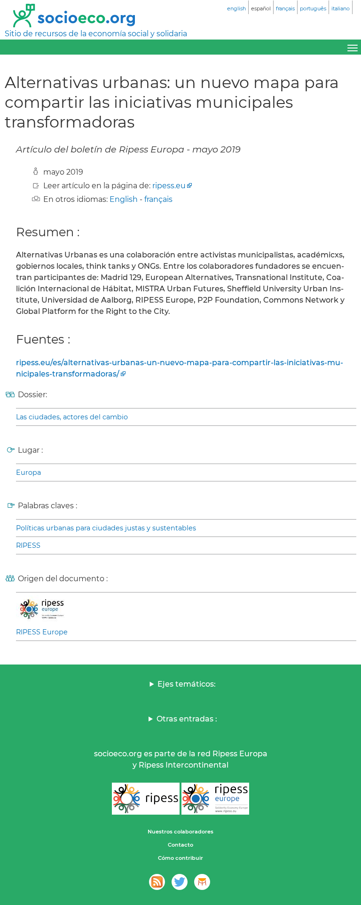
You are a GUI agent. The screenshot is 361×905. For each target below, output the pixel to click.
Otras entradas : (187, 718)
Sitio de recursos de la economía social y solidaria (96, 33)
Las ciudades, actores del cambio (72, 417)
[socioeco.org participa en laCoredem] (202, 882)
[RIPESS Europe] (215, 799)
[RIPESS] (146, 799)
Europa (28, 472)
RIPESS (28, 545)
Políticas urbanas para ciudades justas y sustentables (106, 528)
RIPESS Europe (42, 632)
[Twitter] (180, 882)
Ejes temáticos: (186, 684)
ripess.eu (169, 185)
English (124, 199)
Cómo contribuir (180, 858)
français (158, 199)
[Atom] (157, 882)
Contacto (180, 844)
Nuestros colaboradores (180, 831)
